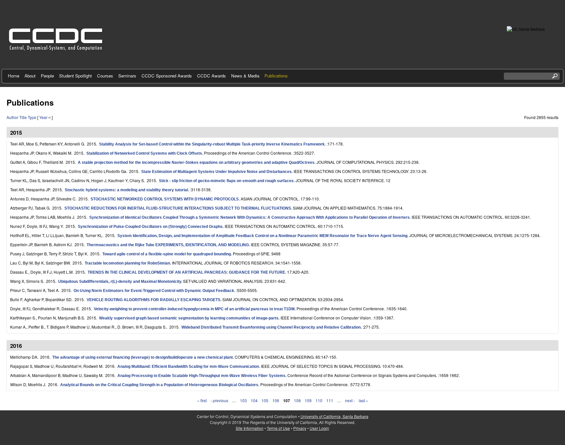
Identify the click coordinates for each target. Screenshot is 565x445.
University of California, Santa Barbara (334, 416)
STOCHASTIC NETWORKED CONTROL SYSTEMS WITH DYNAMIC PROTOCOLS (165, 199)
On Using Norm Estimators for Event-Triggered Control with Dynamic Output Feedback (154, 290)
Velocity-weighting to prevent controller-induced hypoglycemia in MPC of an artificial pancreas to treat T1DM (194, 309)
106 (275, 400)
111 (329, 400)
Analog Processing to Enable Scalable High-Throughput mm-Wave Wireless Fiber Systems (201, 375)
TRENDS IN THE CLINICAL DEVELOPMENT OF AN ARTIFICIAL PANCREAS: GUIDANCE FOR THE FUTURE (186, 272)
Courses (105, 76)
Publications (276, 76)
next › (350, 400)
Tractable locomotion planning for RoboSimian (127, 263)
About (30, 76)
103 (243, 400)
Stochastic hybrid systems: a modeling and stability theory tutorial (126, 190)
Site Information (250, 428)
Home (13, 76)
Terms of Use (278, 428)
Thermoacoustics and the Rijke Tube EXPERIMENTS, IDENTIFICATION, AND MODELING (168, 245)
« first (202, 400)
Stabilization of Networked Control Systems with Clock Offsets (144, 153)
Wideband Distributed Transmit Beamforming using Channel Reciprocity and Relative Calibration (271, 327)
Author (12, 117)
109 (308, 400)
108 (297, 400)
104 (254, 400)
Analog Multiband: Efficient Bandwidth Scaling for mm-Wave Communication (188, 366)
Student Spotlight (75, 76)
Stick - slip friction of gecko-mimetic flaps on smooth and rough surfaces (226, 181)
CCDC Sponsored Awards (167, 76)
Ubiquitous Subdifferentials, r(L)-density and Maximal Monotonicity (119, 281)
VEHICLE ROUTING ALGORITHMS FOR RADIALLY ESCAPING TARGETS (153, 300)
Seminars (127, 76)
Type (32, 117)
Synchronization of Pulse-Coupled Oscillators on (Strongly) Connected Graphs (150, 226)
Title (23, 117)
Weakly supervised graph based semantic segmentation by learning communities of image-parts (189, 318)
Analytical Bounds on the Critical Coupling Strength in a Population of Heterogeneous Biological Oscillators (159, 385)
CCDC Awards (211, 76)
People (47, 76)
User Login (319, 428)
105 (265, 400)
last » (363, 400)
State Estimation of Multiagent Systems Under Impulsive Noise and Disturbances (216, 171)
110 (319, 400)
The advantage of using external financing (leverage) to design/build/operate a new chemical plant (142, 357)
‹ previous (219, 400)
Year (43, 117)
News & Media (245, 76)
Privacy (299, 428)
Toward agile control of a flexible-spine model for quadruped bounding (166, 254)
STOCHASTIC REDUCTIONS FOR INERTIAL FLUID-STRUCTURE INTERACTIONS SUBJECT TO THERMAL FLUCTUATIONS (177, 208)
